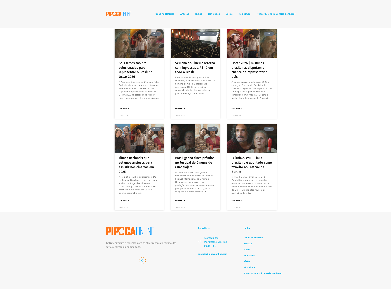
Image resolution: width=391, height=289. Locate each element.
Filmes (198, 14)
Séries (229, 14)
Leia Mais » (124, 108)
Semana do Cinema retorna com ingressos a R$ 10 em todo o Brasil (195, 67)
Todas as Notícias (164, 14)
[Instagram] (142, 260)
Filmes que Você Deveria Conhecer (276, 14)
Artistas (184, 14)
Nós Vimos (244, 14)
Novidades (214, 14)
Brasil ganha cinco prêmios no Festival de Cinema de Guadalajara (194, 162)
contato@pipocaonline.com (212, 254)
